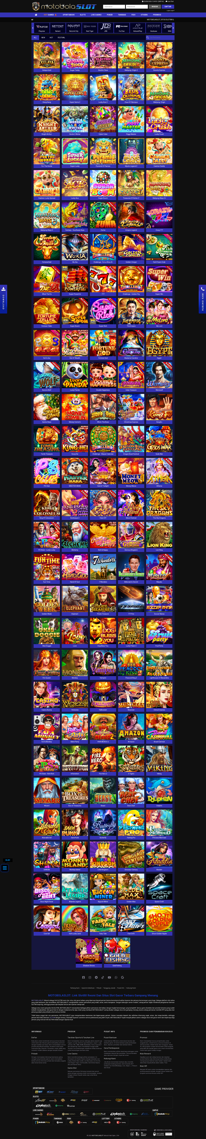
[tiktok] (102, 977)
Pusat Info (120, 988)
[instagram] (90, 977)
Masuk (155, 7)
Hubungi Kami (131, 988)
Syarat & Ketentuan (88, 988)
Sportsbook (69, 15)
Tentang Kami (75, 988)
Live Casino (96, 15)
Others (144, 15)
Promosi (157, 15)
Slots (83, 15)
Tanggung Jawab (109, 988)
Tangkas (122, 15)
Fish (133, 15)
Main (47, 55)
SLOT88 (52, 1017)
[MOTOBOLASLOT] (122, 977)
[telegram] (96, 977)
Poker (110, 15)
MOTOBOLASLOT (37, 1000)
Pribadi (99, 988)
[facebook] (83, 977)
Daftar (168, 7)
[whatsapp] (116, 977)
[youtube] (109, 977)
